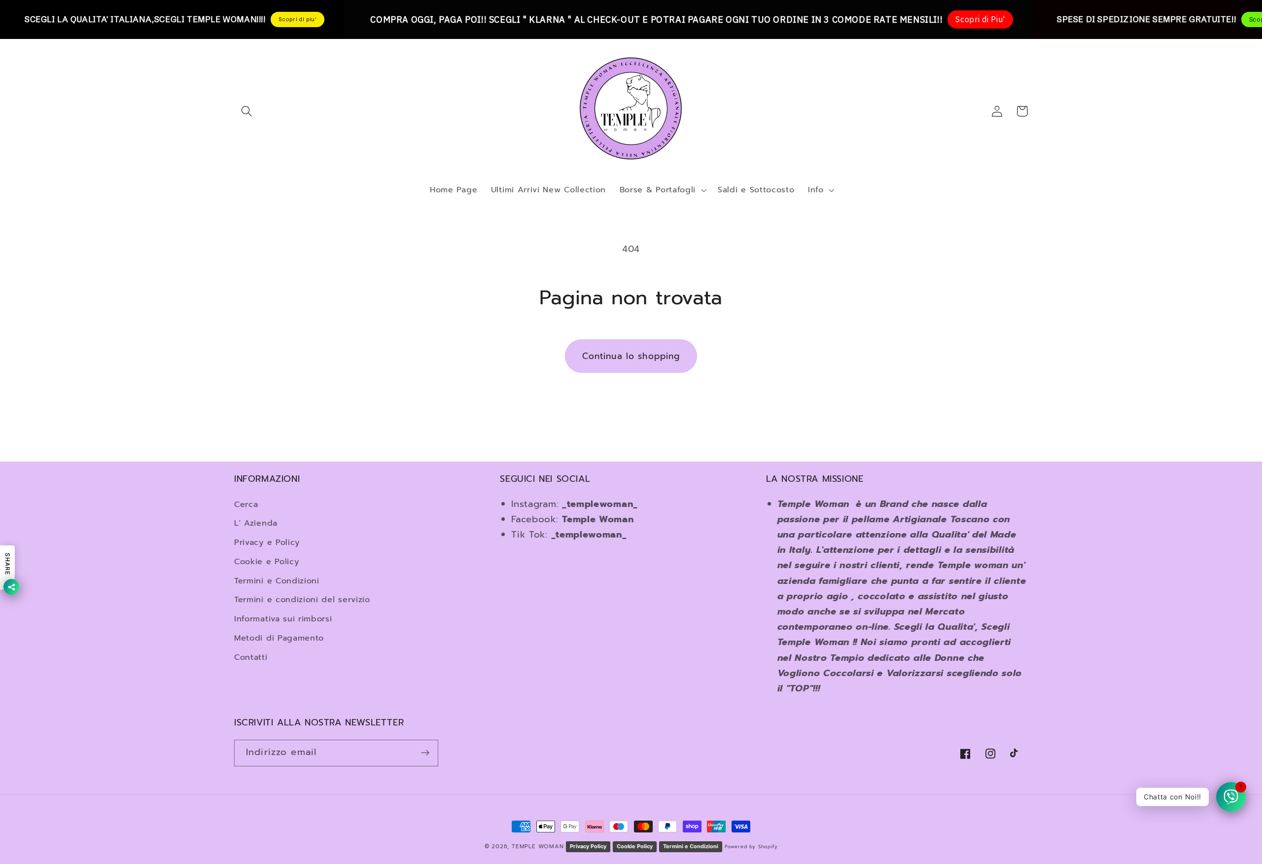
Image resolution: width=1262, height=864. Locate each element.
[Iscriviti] (425, 753)
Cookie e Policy (266, 561)
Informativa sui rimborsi (283, 618)
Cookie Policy (635, 846)
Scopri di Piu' (980, 19)
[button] (246, 111)
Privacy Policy (588, 846)
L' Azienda (256, 523)
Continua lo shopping (631, 356)
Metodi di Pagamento (279, 638)
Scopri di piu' (297, 19)
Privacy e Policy (267, 542)
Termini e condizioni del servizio (302, 599)
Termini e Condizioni (276, 581)
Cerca (246, 504)
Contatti (251, 657)
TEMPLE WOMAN (539, 846)
